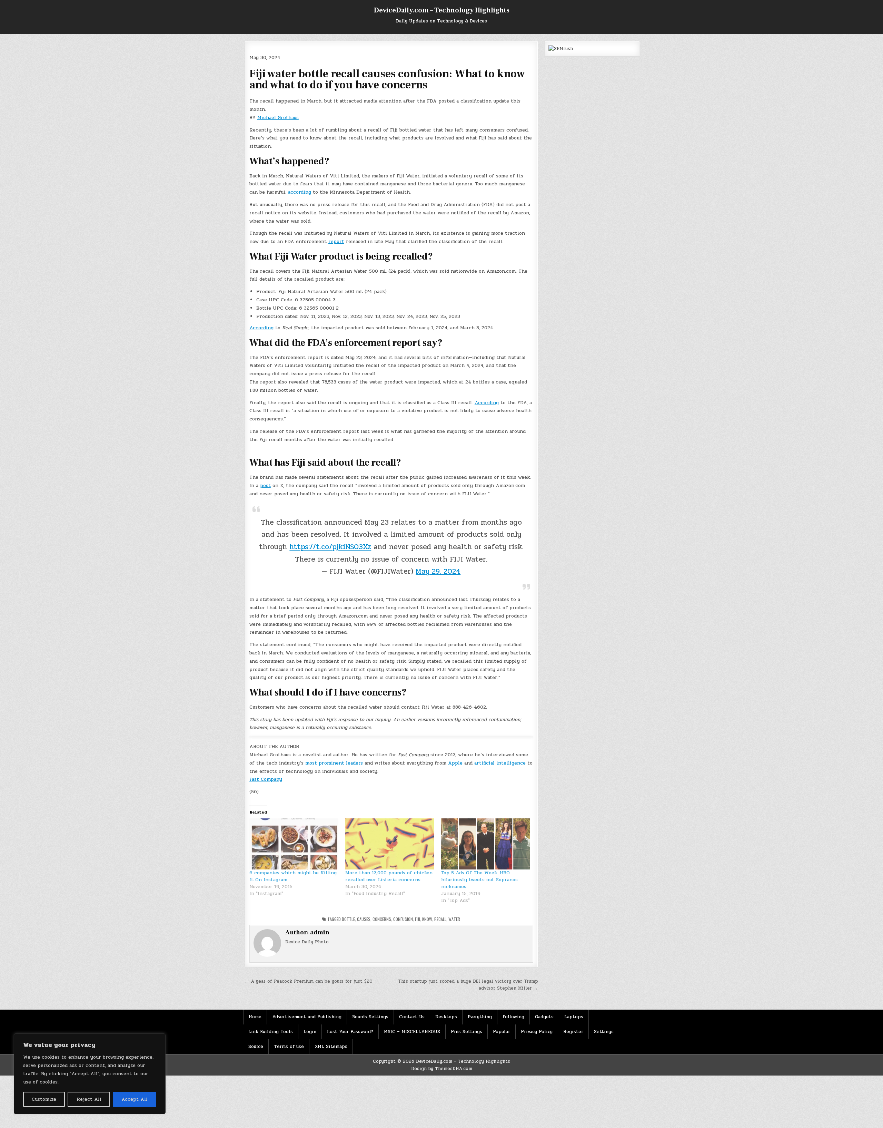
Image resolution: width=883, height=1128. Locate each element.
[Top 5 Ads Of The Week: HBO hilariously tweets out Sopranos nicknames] (485, 843)
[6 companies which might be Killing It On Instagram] (293, 843)
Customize (44, 1099)
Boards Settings (370, 1016)
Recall (440, 919)
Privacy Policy (537, 1031)
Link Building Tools (270, 1031)
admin (319, 932)
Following (513, 1016)
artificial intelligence (500, 763)
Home (255, 1016)
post (265, 485)
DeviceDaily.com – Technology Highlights (441, 10)
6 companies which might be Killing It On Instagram (293, 876)
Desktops (446, 1016)
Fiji (417, 919)
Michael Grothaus (278, 117)
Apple (455, 763)
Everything (480, 1016)
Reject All (89, 1099)
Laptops (573, 1016)
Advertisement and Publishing (306, 1016)
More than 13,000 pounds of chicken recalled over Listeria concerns (389, 876)
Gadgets (544, 1016)
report (336, 241)
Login (310, 1031)
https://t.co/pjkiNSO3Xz (330, 546)
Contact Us (412, 1016)
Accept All (134, 1099)
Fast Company (265, 779)
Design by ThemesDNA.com (441, 1068)
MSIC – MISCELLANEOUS (412, 1031)
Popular (501, 1031)
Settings (604, 1031)
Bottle (348, 919)
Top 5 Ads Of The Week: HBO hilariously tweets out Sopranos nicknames (479, 879)
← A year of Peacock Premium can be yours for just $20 (309, 981)
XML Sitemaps (331, 1046)
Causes (363, 919)
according (299, 192)
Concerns (382, 919)
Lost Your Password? (350, 1031)
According (261, 327)
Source (255, 1046)
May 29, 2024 (438, 571)
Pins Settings (466, 1031)
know (427, 919)
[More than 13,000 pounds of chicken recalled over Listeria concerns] (389, 843)
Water (454, 919)
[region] (90, 1073)
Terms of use (289, 1046)
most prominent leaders (334, 763)
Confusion (403, 919)
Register (573, 1031)
